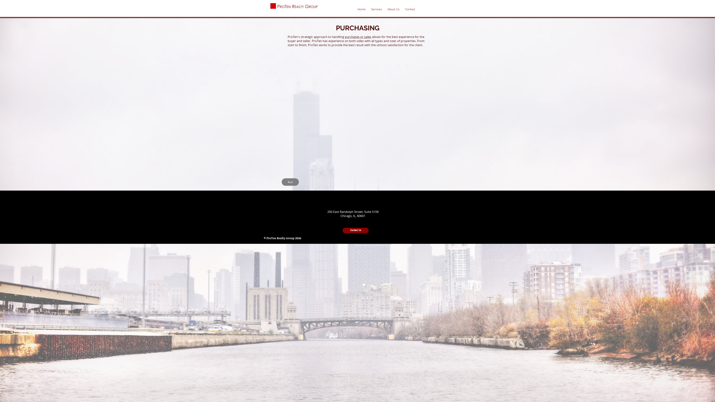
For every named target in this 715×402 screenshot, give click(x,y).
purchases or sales (358, 37)
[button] (393, 9)
